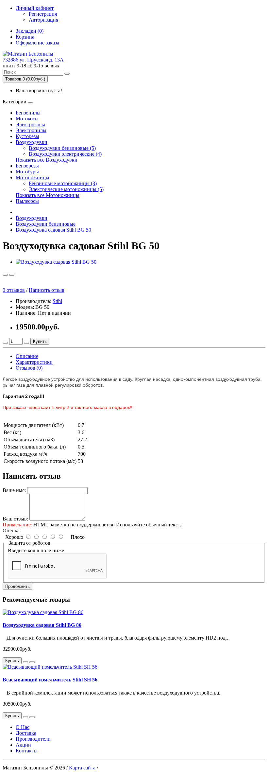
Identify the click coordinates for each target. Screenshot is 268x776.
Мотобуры (27, 171)
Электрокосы (30, 124)
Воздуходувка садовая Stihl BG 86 (42, 625)
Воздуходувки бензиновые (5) (62, 148)
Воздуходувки (31, 142)
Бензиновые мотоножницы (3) (63, 183)
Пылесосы (27, 201)
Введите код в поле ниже (36, 550)
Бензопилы (28, 112)
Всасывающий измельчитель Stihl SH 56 (50, 679)
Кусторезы (27, 136)
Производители (33, 739)
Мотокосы (27, 118)
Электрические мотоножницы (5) (66, 189)
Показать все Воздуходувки (46, 160)
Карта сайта (82, 767)
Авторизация (43, 20)
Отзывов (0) (29, 368)
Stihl (57, 301)
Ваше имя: (14, 490)
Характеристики (34, 362)
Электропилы (31, 130)
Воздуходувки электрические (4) (65, 154)
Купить (40, 341)
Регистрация (43, 14)
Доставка (26, 733)
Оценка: (12, 530)
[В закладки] (5, 275)
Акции (23, 745)
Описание (27, 356)
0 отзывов (14, 290)
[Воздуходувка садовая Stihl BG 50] (56, 262)
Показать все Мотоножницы (47, 195)
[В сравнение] (11, 275)
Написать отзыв (46, 290)
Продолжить (17, 586)
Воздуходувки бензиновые (45, 224)
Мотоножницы (32, 177)
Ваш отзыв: (15, 518)
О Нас (22, 727)
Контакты (27, 750)
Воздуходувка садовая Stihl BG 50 (53, 230)
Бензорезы (27, 165)
